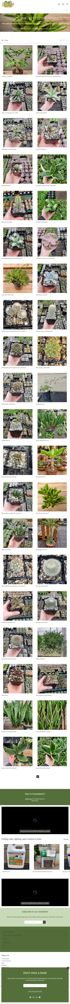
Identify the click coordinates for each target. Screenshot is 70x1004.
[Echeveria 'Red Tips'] (18, 279)
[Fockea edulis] (18, 425)
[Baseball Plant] (18, 170)
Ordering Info (5, 958)
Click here (28, 799)
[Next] (37, 776)
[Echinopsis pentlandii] (52, 352)
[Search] (66, 10)
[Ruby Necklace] (52, 643)
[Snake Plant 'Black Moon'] (18, 753)
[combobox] (35, 10)
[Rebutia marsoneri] (52, 607)
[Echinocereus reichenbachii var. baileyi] (18, 316)
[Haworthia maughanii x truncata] (18, 498)
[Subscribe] (45, 985)
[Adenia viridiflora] (18, 61)
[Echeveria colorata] (52, 279)
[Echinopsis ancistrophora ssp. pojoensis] (18, 352)
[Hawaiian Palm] (52, 461)
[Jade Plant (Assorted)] (52, 498)
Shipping (4, 965)
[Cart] (63, 4)
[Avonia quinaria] (52, 134)
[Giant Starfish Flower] (52, 425)
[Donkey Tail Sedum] (52, 207)
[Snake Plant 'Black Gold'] (52, 716)
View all (65, 839)
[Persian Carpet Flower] (18, 607)
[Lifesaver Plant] (18, 534)
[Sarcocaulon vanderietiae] (52, 680)
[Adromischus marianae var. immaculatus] (52, 61)
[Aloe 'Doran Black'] (52, 97)
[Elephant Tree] (52, 389)
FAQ (3, 963)
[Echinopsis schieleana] (18, 389)
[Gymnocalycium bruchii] (18, 461)
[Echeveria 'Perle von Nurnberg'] (52, 243)
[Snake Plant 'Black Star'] (52, 753)
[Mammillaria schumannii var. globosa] (18, 571)
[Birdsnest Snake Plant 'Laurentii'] (52, 170)
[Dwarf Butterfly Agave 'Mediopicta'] (18, 243)
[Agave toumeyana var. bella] (18, 97)
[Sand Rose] (18, 680)
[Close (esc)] (68, 968)
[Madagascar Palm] (52, 534)
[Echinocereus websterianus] (52, 316)
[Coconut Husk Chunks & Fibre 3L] (47, 858)
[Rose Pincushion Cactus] (18, 643)
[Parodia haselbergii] (52, 571)
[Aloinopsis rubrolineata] (18, 134)
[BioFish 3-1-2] (16, 858)
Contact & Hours (6, 961)
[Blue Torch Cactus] (18, 207)
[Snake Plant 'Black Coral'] (18, 716)
